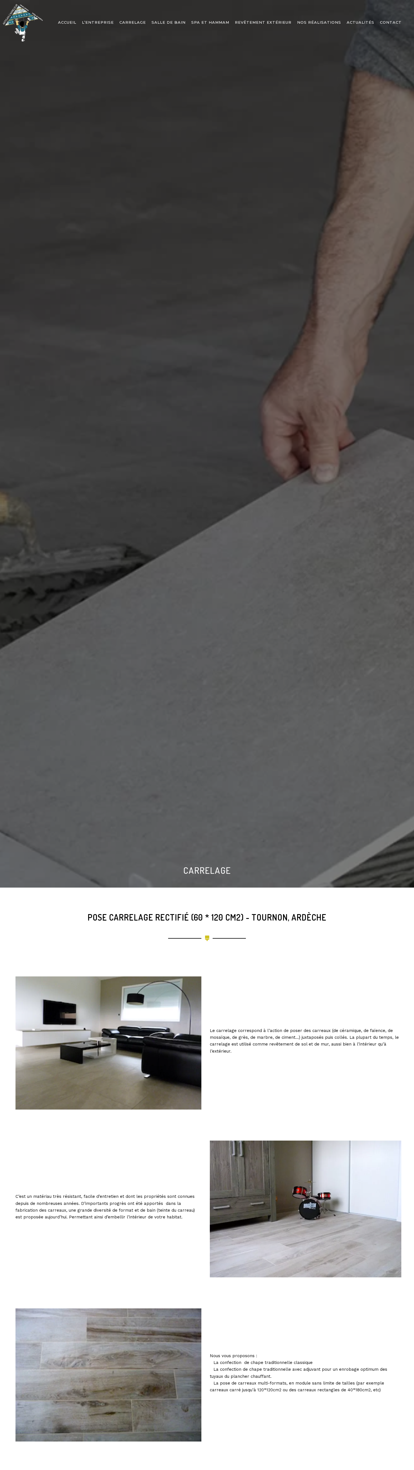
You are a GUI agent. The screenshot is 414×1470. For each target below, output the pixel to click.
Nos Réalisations (319, 22)
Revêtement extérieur (263, 22)
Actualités (360, 22)
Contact (391, 22)
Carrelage (132, 22)
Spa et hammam (210, 22)
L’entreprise (98, 22)
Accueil (67, 22)
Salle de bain (169, 22)
